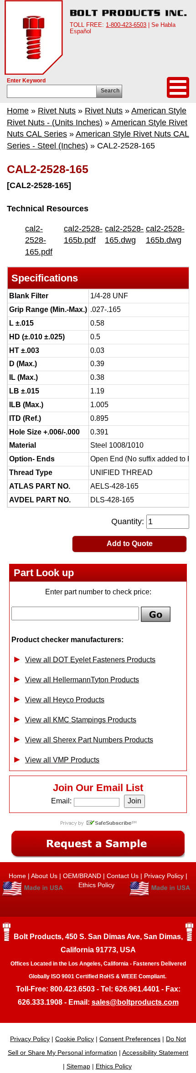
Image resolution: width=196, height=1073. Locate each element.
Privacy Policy (164, 875)
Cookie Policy (74, 1038)
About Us (44, 875)
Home (18, 110)
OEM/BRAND (82, 875)
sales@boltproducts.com (135, 1002)
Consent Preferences (129, 1038)
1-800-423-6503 (126, 24)
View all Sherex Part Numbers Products (89, 740)
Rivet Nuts (57, 110)
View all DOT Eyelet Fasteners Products (90, 660)
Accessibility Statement (155, 1052)
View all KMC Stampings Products (80, 720)
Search (110, 90)
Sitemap (78, 1066)
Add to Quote (130, 543)
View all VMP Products (62, 760)
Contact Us (123, 875)
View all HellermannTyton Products (82, 680)
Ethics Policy (97, 885)
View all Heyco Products (64, 700)
